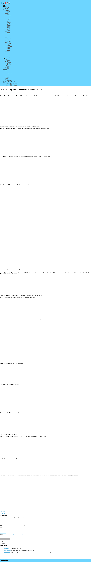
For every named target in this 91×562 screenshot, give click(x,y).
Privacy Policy (7, 8)
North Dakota (7, 51)
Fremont (8, 16)
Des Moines (9, 22)
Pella (7, 24)
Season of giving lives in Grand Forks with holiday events (21, 90)
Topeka (8, 35)
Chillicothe (8, 48)
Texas (6, 74)
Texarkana (8, 75)
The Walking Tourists (4, 560)
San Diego (8, 63)
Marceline (8, 44)
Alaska (6, 59)
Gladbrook (8, 27)
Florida (6, 70)
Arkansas (6, 76)
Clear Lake (8, 28)
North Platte (9, 18)
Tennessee (6, 78)
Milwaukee (8, 57)
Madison (8, 56)
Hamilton (8, 47)
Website (1, 531)
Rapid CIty (8, 12)
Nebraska (6, 13)
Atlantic (8, 21)
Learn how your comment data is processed (20, 534)
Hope (8, 77)
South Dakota (7, 10)
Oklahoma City (9, 80)
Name (1, 527)
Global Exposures (11, 561)
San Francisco (9, 64)
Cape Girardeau (9, 46)
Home (4, 5)
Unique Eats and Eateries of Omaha (11, 83)
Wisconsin (6, 55)
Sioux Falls (8, 11)
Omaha (8, 14)
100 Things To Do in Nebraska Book (11, 85)
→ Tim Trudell (2, 513)
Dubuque (8, 26)
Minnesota (6, 40)
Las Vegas (8, 66)
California (6, 61)
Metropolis (8, 33)
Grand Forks (9, 54)
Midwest (4, 9)
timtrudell (2, 92)
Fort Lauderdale (9, 73)
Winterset (8, 30)
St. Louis (8, 49)
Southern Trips (5, 69)
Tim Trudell (2, 511)
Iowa (5, 20)
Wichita (8, 36)
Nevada (6, 65)
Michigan (6, 37)
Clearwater (8, 72)
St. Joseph (8, 50)
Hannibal (8, 45)
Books (4, 82)
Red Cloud (8, 19)
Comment (2, 525)
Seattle (8, 68)
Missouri (6, 42)
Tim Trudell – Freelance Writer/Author (9, 81)
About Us (4, 6)
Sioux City (8, 29)
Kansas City (9, 43)
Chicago (8, 32)
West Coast (4, 58)
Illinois (6, 31)
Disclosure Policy (7, 7)
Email (1, 529)
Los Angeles (9, 62)
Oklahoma (6, 79)
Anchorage (8, 60)
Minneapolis (9, 41)
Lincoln (8, 17)
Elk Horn (8, 23)
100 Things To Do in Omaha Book (10, 84)
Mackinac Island (9, 38)
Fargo (8, 53)
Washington (7, 67)
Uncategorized (15, 92)
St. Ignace (8, 39)
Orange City (9, 25)
